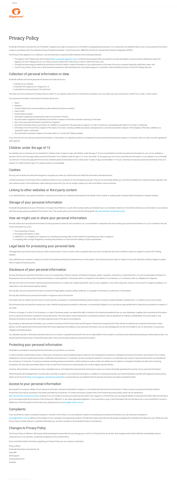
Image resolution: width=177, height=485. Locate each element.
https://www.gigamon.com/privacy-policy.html (45, 377)
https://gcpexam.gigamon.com (63, 59)
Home (14, 3)
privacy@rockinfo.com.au (73, 402)
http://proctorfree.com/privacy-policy (110, 211)
